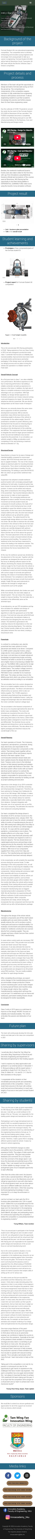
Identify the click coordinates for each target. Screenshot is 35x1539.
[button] (3, 211)
